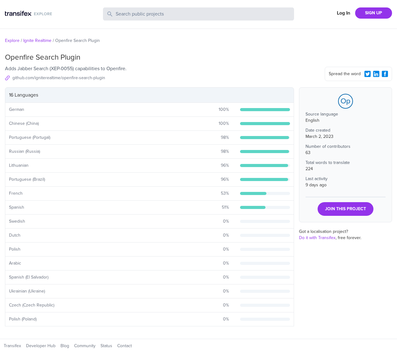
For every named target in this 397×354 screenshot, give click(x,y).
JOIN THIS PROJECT (345, 208)
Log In (343, 13)
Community (85, 345)
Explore (12, 40)
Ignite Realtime (37, 40)
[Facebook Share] (385, 74)
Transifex (12, 345)
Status (106, 345)
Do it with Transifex (317, 237)
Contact (124, 345)
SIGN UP (373, 13)
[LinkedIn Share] (376, 74)
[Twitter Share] (367, 74)
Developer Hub (41, 345)
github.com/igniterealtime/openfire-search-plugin (58, 77)
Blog (64, 345)
